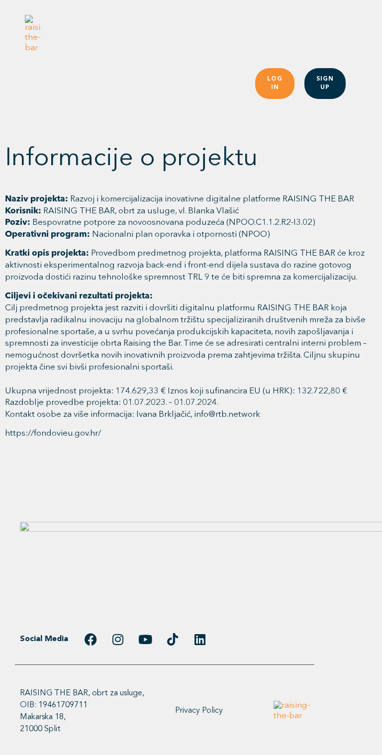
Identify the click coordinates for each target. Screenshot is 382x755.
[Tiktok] (172, 639)
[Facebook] (90, 639)
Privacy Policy (199, 711)
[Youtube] (145, 639)
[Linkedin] (200, 639)
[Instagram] (117, 639)
